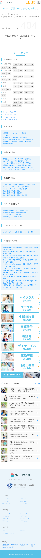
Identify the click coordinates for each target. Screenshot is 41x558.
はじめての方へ (8, 232)
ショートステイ (8, 169)
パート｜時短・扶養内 (20, 189)
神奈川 (21, 77)
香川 (21, 99)
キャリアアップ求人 (9, 117)
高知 (32, 99)
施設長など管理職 (17, 141)
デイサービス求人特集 (25, 518)
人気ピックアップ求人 (9, 114)
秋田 (3, 67)
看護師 (24, 133)
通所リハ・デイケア (27, 167)
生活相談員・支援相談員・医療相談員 (15, 137)
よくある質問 (29, 232)
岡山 (26, 92)
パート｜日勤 (7, 189)
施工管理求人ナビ (6, 546)
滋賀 (26, 86)
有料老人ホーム (8, 159)
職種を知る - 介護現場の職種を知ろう (15, 212)
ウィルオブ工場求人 (20, 546)
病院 (4, 167)
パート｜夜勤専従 (23, 187)
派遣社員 (24, 195)
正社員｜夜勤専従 (18, 184)
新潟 (15, 70)
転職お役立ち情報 (6, 503)
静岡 (21, 83)
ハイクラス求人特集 (6, 513)
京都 (21, 86)
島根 (21, 92)
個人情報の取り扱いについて (8, 533)
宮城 (32, 64)
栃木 (9, 80)
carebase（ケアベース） (7, 547)
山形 (9, 67)
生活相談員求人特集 (6, 516)
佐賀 (21, 102)
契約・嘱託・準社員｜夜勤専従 (12, 193)
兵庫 (32, 86)
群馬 (3, 80)
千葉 (26, 77)
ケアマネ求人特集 (24, 513)
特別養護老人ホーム (21, 161)
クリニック (31, 169)
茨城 (14, 80)
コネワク (21, 544)
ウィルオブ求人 (5, 544)
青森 (21, 64)
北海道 (15, 64)
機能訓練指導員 (28, 139)
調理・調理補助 (8, 143)
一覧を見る (37, 384)
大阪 (15, 86)
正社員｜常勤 (7, 184)
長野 (9, 73)
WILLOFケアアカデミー (29, 544)
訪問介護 (28, 159)
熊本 (32, 102)
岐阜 (15, 83)
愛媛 (26, 99)
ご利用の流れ (19, 232)
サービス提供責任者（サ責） (12, 139)
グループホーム (8, 161)
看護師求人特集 (5, 518)
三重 (32, 83)
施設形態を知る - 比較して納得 (12, 217)
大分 (3, 105)
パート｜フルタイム (9, 187)
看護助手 (28, 141)
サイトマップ (23, 533)
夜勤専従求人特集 (6, 521)
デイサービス (19, 159)
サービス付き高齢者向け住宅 (12, 163)
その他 (17, 169)
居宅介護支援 (27, 163)
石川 (26, 70)
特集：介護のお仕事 (24, 501)
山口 (3, 95)
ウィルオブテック (14, 544)
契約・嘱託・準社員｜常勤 (11, 191)
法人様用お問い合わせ (25, 503)
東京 (15, 77)
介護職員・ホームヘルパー (11, 133)
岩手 (26, 64)
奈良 (3, 89)
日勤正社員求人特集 (24, 521)
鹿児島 (14, 105)
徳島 (15, 99)
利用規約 (22, 530)
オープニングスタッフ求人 (11, 119)
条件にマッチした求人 (9, 112)
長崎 (26, 102)
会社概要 (4, 530)
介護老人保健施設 (8, 165)
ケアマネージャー (8, 135)
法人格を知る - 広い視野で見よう (13, 214)
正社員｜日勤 (30, 184)
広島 (32, 92)
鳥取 (15, 92)
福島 (14, 67)
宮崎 (9, 105)
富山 (21, 70)
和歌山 (9, 89)
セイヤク (13, 546)
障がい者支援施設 (13, 167)
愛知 (26, 83)
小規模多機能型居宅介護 (23, 165)
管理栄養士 (6, 141)
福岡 (15, 102)
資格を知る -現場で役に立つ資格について (16, 210)
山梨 (3, 73)
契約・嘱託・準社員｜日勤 (11, 195)
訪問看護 (23, 169)
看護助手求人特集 (24, 516)
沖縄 (20, 105)
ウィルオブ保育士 (30, 546)
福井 (32, 70)
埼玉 (32, 77)
